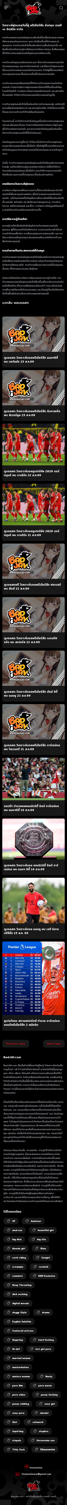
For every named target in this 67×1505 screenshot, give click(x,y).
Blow (43, 1248)
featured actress (23, 1331)
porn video (18, 1394)
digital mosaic (20, 1303)
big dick (17, 1239)
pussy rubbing (20, 1404)
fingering (17, 1340)
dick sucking (19, 1294)
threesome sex (45, 1440)
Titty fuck (18, 1449)
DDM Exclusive (46, 1276)
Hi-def (16, 1349)
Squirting (17, 1431)
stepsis (16, 1440)
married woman (21, 1358)
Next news (54, 1044)
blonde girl (18, 1248)
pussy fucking (49, 1394)
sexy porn (18, 1413)
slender (44, 1413)
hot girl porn (43, 1349)
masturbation (20, 1367)
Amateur (36, 1221)
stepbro (43, 1431)
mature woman (21, 1376)
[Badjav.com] (33, 8)
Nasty (48, 1376)
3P (13, 1221)
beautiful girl (46, 1230)
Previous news (15, 1044)
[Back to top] (61, 1499)
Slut (14, 1422)
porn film (17, 1385)
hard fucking (46, 1340)
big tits (41, 1239)
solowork (38, 1422)
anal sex (17, 1230)
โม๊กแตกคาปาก (47, 1449)
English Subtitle (21, 1321)
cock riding (19, 1257)
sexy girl (49, 1404)
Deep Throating (21, 1285)
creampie (17, 1267)
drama (45, 1312)
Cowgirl (45, 1257)
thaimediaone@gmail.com (36, 1474)
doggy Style (19, 1312)
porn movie (45, 1385)
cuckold (43, 1267)
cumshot (17, 1276)
